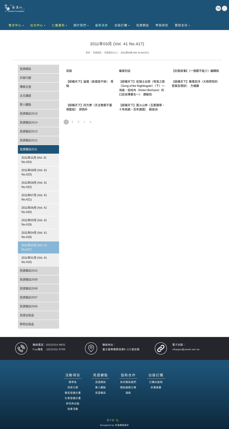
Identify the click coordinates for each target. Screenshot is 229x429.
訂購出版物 (156, 382)
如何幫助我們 (128, 382)
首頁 (88, 52)
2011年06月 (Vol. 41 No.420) (34, 210)
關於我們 (80, 25)
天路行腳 (25, 77)
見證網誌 (142, 25)
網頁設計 (124, 425)
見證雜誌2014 (29, 122)
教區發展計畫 (73, 392)
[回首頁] (15, 8)
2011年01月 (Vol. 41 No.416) (34, 260)
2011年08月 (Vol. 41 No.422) (34, 185)
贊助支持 (181, 25)
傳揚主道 (25, 86)
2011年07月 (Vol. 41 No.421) (34, 197)
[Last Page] (90, 122)
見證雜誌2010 (29, 270)
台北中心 (36, 25)
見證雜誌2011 (111, 52)
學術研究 (161, 25)
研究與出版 (72, 403)
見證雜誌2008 (29, 288)
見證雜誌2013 (29, 131)
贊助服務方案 (128, 387)
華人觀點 (25, 104)
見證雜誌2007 (29, 297)
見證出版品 (27, 315)
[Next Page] (84, 122)
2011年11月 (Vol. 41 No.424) (34, 159)
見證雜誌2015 (29, 113)
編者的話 (124, 70)
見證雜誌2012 (29, 140)
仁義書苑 (58, 25)
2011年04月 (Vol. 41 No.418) (34, 235)
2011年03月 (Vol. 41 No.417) (34, 247)
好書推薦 (156, 387)
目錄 (69, 70)
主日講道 (25, 95)
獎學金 (73, 382)
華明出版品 (27, 324)
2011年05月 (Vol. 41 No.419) (34, 222)
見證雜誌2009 (29, 279)
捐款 (128, 392)
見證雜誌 (100, 392)
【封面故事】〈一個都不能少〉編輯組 (195, 70)
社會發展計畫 (73, 398)
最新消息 (101, 25)
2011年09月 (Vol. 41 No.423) (34, 172)
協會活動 (72, 408)
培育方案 (72, 387)
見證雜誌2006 (29, 306)
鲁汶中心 (15, 25)
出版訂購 (120, 25)
